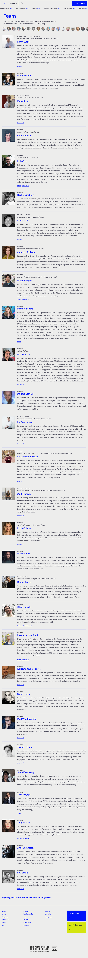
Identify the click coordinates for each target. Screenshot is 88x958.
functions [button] (31, 897)
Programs (5, 917)
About (4, 914)
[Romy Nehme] (9, 29)
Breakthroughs (28, 914)
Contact (26, 925)
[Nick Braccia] (53, 29)
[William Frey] (83, 29)
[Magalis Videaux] (58, 29)
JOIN (8, 8)
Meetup (26, 920)
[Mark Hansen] (73, 29)
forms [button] (18, 897)
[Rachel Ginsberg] (28, 29)
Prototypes (5, 920)
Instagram (48, 917)
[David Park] (33, 29)
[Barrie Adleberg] (48, 29)
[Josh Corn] (23, 29)
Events (4, 923)
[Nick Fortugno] (43, 29)
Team (25, 917)
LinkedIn (48, 914)
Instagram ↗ (28, 626)
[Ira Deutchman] (63, 29)
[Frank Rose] (14, 29)
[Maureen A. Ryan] (38, 29)
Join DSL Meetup (80, 3)
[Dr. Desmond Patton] (68, 29)
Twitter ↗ (20, 813)
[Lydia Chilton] (78, 29)
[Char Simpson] (19, 29)
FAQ (3, 925)
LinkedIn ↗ (20, 66)
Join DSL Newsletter (75, 927)
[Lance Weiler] (4, 29)
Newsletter (27, 923)
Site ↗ (19, 185)
